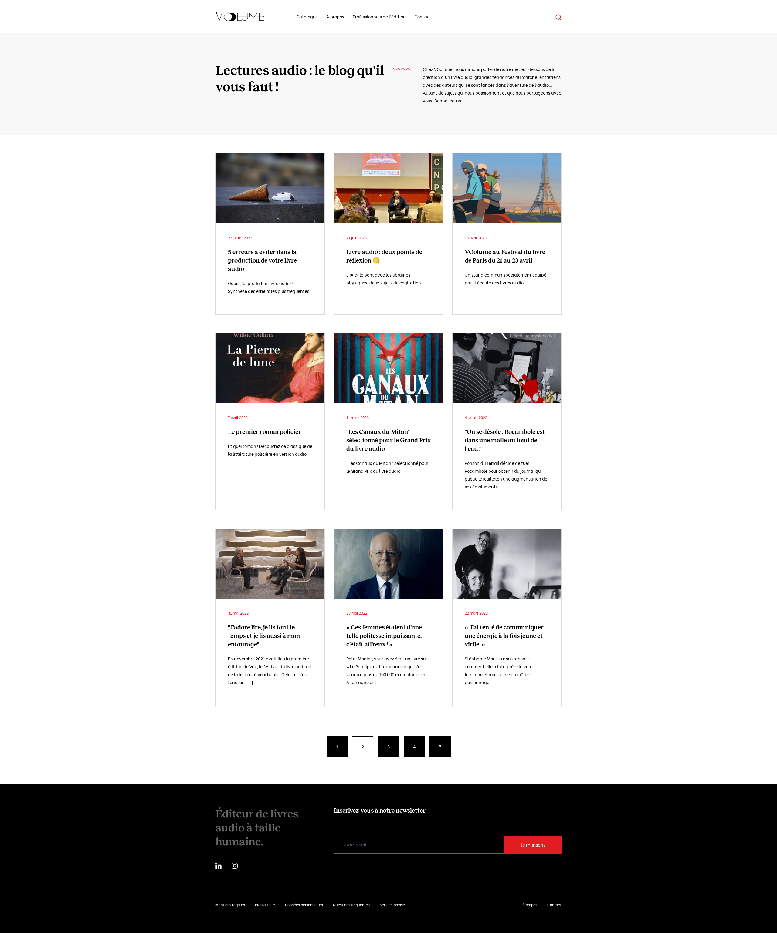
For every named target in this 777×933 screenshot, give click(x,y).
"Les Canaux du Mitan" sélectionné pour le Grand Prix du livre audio (388, 440)
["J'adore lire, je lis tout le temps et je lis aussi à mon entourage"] (270, 564)
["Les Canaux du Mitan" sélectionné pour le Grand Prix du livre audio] (388, 368)
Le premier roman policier (264, 431)
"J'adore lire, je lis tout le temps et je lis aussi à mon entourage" (264, 636)
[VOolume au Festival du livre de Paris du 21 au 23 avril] (507, 188)
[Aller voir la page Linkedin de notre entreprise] (218, 864)
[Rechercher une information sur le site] (558, 17)
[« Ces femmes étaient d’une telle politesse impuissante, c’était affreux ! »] (388, 564)
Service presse (392, 904)
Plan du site (265, 904)
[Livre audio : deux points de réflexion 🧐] (388, 188)
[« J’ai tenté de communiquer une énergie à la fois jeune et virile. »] (507, 564)
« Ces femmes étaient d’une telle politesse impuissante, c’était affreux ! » (384, 636)
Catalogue (307, 16)
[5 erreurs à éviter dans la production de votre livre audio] (270, 188)
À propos (335, 16)
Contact (422, 16)
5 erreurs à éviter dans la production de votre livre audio (262, 260)
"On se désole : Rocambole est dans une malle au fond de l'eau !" (505, 440)
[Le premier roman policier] (270, 368)
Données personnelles (304, 904)
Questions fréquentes (351, 904)
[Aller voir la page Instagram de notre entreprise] (235, 864)
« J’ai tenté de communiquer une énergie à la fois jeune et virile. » (504, 636)
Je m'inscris (533, 844)
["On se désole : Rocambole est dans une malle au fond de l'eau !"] (507, 368)
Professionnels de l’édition (379, 16)
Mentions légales (230, 904)
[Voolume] (248, 16)
